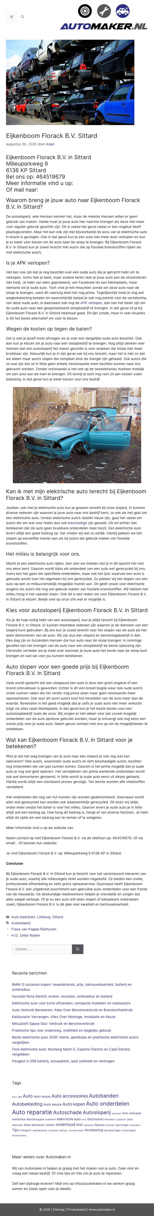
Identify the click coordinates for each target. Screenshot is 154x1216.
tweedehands (39, 1130)
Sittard (57, 917)
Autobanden (104, 1096)
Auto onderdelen (107, 1103)
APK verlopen (91, 303)
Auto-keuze (42, 1096)
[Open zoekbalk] (22, 17)
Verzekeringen (112, 1130)
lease (27, 1124)
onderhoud (65, 1124)
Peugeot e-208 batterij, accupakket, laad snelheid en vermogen (63, 1061)
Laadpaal (121, 1119)
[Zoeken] (77, 949)
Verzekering (93, 1130)
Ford (84, 1119)
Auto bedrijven (23, 917)
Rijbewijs (100, 1124)
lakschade (17, 1125)
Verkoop (63, 1130)
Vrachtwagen (129, 1130)
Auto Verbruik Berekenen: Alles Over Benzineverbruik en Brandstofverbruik (72, 1010)
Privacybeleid (76, 1209)
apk (20, 1096)
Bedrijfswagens (35, 1119)
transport (25, 1130)
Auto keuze (53, 1104)
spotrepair (135, 1125)
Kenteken (110, 1119)
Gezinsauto (95, 1119)
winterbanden (19, 1135)
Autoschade (67, 1112)
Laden (130, 1119)
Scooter (110, 1125)
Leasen (50, 1124)
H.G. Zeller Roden (25, 935)
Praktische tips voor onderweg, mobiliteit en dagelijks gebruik (61, 1030)
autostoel (116, 1113)
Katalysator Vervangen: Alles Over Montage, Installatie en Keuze (64, 1017)
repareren (89, 1125)
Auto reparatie (32, 1112)
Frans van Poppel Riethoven (33, 929)
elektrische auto (69, 1119)
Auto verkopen (131, 1113)
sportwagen (122, 1124)
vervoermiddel (76, 1130)
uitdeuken (53, 1130)
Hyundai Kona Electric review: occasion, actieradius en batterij (62, 996)
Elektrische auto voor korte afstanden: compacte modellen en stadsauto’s (71, 1003)
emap (60, 1209)
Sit (55, 1209)
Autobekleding (27, 1104)
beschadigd (77, 523)
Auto (28, 1096)
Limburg (43, 917)
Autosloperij (20, 923)
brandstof (50, 1119)
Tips (15, 1130)
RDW (79, 1124)
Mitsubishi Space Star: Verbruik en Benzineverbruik (53, 1024)
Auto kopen (74, 1104)
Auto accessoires (70, 1096)
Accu (14, 1097)
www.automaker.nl (102, 1209)
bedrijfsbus (19, 1119)
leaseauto (38, 1124)
